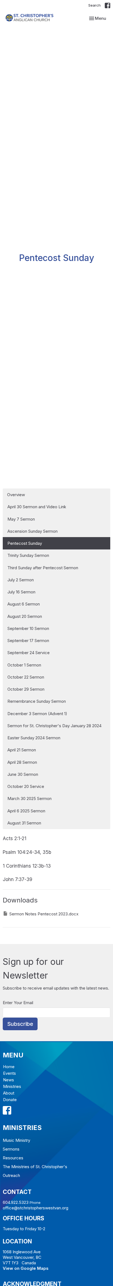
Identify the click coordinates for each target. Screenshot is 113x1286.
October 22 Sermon (25, 677)
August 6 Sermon (23, 604)
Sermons (11, 1149)
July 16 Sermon (21, 592)
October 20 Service (25, 786)
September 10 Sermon (28, 628)
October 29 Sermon (25, 689)
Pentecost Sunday (24, 543)
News (8, 1079)
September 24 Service (28, 652)
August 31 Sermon (24, 823)
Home (9, 1066)
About (8, 1093)
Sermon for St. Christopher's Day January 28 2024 (54, 725)
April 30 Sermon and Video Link (36, 506)
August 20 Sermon (24, 616)
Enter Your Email (18, 1002)
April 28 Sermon (22, 762)
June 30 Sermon (22, 774)
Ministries (12, 1086)
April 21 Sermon (21, 749)
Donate (10, 1099)
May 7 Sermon (21, 519)
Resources (13, 1157)
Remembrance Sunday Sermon (36, 701)
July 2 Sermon (20, 579)
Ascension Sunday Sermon (32, 531)
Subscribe (20, 1024)
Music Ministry (16, 1140)
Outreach (11, 1175)
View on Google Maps (26, 1268)
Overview (16, 494)
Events (9, 1073)
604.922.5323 (16, 1202)
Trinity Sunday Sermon (28, 555)
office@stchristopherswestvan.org (35, 1207)
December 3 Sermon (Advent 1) (37, 713)
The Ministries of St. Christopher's (35, 1166)
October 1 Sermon (24, 665)
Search (94, 5)
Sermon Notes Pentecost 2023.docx (43, 913)
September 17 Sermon (28, 640)
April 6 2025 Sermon (26, 810)
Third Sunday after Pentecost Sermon (42, 567)
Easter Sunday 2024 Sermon (33, 737)
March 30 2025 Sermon (29, 798)
